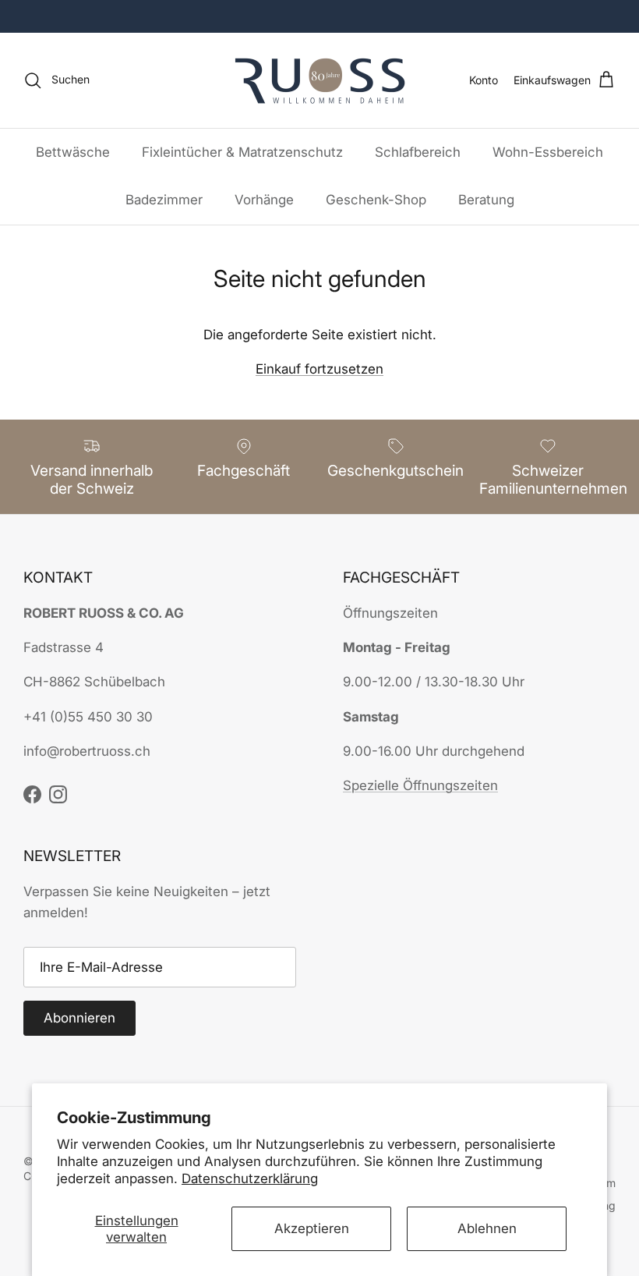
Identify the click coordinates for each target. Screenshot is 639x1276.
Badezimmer (164, 199)
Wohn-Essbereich (547, 152)
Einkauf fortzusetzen (319, 369)
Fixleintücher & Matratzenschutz (242, 152)
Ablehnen (487, 1228)
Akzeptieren (311, 1228)
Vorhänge (264, 199)
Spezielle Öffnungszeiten (420, 785)
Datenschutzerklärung (250, 1178)
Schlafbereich (418, 152)
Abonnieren (79, 1018)
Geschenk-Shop (376, 199)
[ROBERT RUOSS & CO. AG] (319, 80)
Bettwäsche (73, 152)
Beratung (486, 199)
